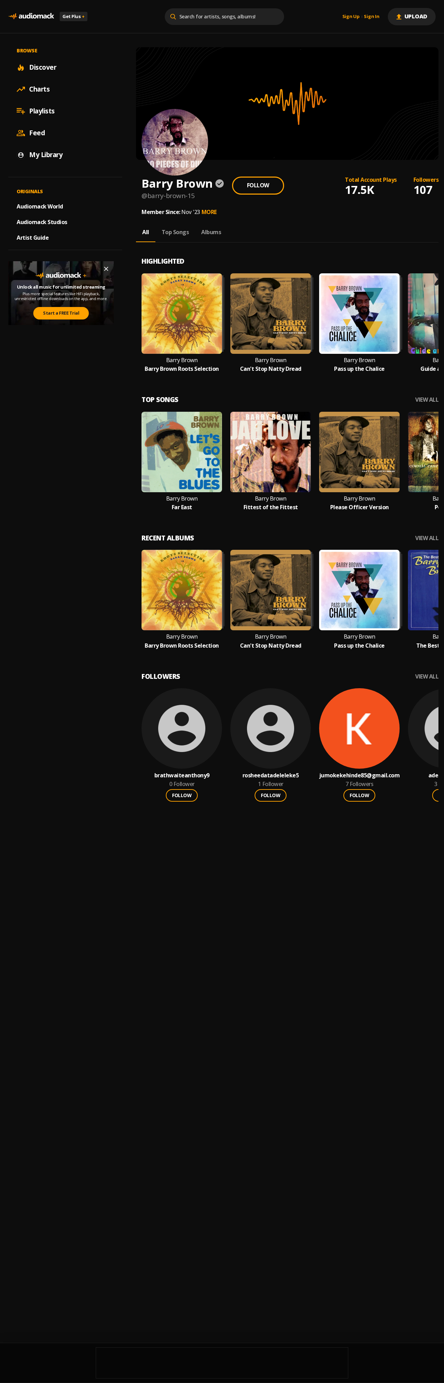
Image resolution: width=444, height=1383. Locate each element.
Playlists (42, 111)
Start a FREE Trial (61, 313)
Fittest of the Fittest (271, 507)
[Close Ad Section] (106, 268)
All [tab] (145, 232)
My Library (45, 154)
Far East (182, 507)
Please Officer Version (359, 507)
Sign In (371, 16)
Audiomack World (40, 206)
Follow (258, 185)
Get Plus (73, 16)
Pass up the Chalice (359, 369)
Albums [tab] (211, 232)
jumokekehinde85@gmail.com (359, 775)
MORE (209, 212)
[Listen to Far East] (182, 452)
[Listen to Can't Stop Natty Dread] (270, 313)
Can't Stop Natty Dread (270, 369)
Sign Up (351, 16)
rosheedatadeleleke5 (270, 775)
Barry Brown (182, 360)
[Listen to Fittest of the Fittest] (270, 452)
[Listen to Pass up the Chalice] (359, 313)
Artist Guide (33, 237)
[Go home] (31, 16)
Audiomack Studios (42, 222)
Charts (39, 89)
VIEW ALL (426, 399)
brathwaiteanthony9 (182, 775)
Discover (42, 67)
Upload (416, 16)
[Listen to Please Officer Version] (359, 452)
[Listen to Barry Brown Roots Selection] (182, 313)
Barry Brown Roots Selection (182, 369)
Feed (37, 132)
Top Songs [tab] (175, 232)
